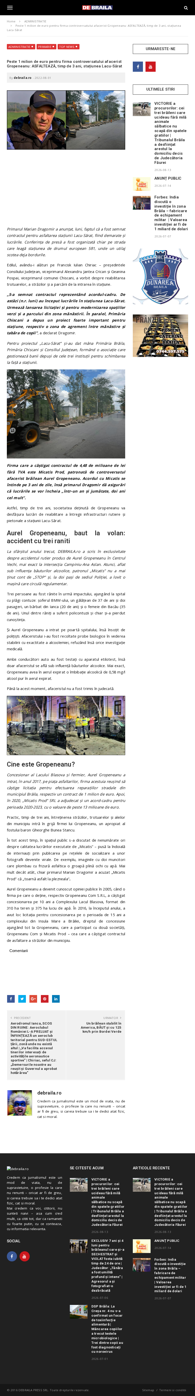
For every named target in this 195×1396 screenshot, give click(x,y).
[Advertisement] (66, 190)
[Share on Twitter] (22, 999)
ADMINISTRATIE (19, 47)
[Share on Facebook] (11, 999)
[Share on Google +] (33, 999)
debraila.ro (22, 78)
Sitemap (148, 1390)
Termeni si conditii (172, 1390)
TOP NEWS (67, 47)
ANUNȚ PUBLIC (167, 178)
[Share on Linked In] (56, 999)
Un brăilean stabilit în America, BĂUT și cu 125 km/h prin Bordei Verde (101, 1027)
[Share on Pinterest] (44, 999)
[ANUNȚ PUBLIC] (142, 184)
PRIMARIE (44, 47)
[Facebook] (138, 67)
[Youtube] (150, 67)
